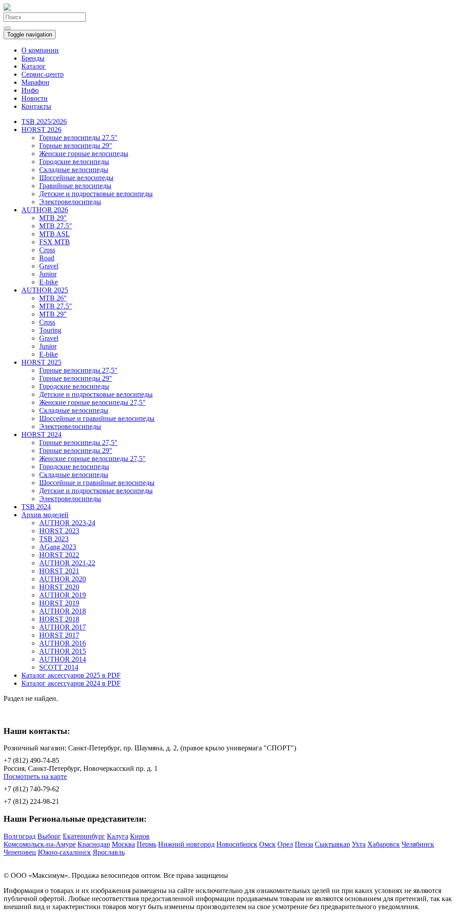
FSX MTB (54, 242)
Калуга (117, 836)
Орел (285, 844)
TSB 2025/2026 (44, 121)
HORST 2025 (41, 362)
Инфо (30, 90)
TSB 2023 (54, 539)
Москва (123, 844)
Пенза (304, 844)
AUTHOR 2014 (62, 659)
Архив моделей (45, 515)
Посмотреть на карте (35, 776)
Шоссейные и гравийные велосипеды (97, 418)
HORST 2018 (59, 619)
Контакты (36, 106)
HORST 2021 (59, 571)
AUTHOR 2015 (62, 651)
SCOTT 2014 (58, 667)
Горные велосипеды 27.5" (78, 137)
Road (46, 258)
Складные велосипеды (73, 169)
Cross (47, 250)
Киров (140, 836)
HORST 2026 (41, 129)
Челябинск (418, 844)
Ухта (359, 844)
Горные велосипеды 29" (75, 145)
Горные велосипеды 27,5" (78, 370)
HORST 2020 (59, 587)
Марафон (35, 82)
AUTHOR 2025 (44, 290)
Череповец (20, 852)
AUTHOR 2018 (62, 611)
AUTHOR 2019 (62, 595)
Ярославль (109, 852)
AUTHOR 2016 (62, 643)
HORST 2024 (41, 434)
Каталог (33, 66)
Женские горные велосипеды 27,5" (92, 402)
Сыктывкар (332, 844)
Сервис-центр (42, 74)
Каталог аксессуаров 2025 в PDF (71, 675)
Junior (48, 274)
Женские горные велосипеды (83, 153)
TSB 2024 (36, 506)
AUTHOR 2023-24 (67, 523)
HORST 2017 (59, 635)
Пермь (146, 844)
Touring (50, 330)
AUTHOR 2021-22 (67, 563)
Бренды (33, 58)
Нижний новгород (186, 844)
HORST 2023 (59, 531)
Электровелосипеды (70, 202)
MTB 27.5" (55, 226)
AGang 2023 (57, 547)
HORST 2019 (59, 603)
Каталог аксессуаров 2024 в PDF (71, 683)
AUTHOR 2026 (44, 210)
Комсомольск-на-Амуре (40, 844)
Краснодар (93, 844)
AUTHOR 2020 (62, 579)
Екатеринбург (84, 836)
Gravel (48, 266)
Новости (34, 98)
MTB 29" (53, 218)
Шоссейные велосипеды (76, 177)
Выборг (49, 836)
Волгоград (20, 836)
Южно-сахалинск (64, 852)
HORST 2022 (59, 555)
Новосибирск (236, 844)
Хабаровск (383, 844)
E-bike (48, 282)
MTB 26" (53, 298)
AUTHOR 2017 (62, 627)
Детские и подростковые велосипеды (96, 194)
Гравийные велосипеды (75, 185)
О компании (40, 50)
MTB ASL (54, 234)
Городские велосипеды (74, 161)
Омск (267, 844)
